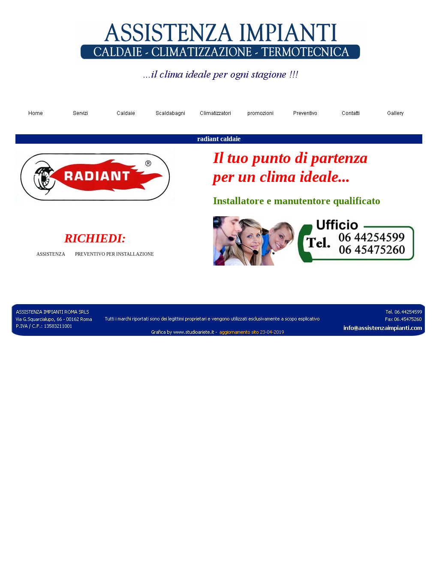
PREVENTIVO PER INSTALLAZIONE (114, 254)
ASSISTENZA (50, 254)
